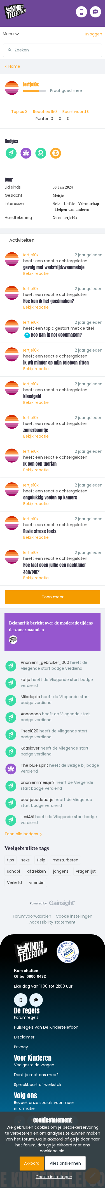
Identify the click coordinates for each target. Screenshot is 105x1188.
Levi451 (27, 817)
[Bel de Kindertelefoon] (81, 11)
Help (41, 860)
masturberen (65, 860)
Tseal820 (29, 731)
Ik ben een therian (40, 463)
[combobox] (52, 48)
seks (25, 860)
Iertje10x (31, 84)
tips (10, 860)
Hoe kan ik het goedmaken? (48, 301)
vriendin (37, 882)
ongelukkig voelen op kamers (50, 497)
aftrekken (36, 871)
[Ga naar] (7, 50)
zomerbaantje (35, 430)
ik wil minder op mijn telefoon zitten (56, 362)
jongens (61, 871)
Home (14, 66)
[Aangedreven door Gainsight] (52, 904)
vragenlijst (86, 871)
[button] (93, 34)
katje (25, 679)
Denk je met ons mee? (36, 1075)
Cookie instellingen (74, 916)
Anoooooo (31, 714)
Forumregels (26, 1017)
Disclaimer (24, 1037)
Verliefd (14, 882)
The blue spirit (34, 765)
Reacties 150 (45, 111)
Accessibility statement (52, 922)
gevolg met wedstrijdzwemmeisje (54, 267)
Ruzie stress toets (40, 531)
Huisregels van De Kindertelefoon (46, 1027)
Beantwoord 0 (76, 111)
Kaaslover (30, 748)
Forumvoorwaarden (32, 916)
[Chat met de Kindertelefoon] (95, 11)
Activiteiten (21, 240)
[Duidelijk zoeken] (97, 50)
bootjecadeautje (37, 799)
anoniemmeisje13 (38, 782)
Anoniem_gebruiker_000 (45, 662)
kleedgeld (32, 396)
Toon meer (53, 597)
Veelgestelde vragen (34, 1065)
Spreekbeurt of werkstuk (37, 1084)
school (13, 871)
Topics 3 (20, 111)
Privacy (21, 1047)
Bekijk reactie (36, 273)
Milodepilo (30, 697)
